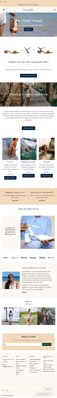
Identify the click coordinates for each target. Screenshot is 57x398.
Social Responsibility (35, 359)
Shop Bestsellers (28, 128)
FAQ (17, 374)
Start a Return (19, 370)
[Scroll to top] (54, 394)
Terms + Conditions (35, 370)
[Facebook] (0, 1)
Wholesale (32, 368)
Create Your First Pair (28, 75)
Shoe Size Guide (20, 359)
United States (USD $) (43, 394)
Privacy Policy (33, 372)
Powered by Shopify (7, 395)
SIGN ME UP (47, 344)
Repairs (18, 372)
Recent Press (33, 361)
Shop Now (28, 29)
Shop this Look (10, 178)
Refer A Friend (33, 363)
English (48, 389)
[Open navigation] (6, 10)
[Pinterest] (3, 1)
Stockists (32, 366)
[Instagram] (5, 1)
